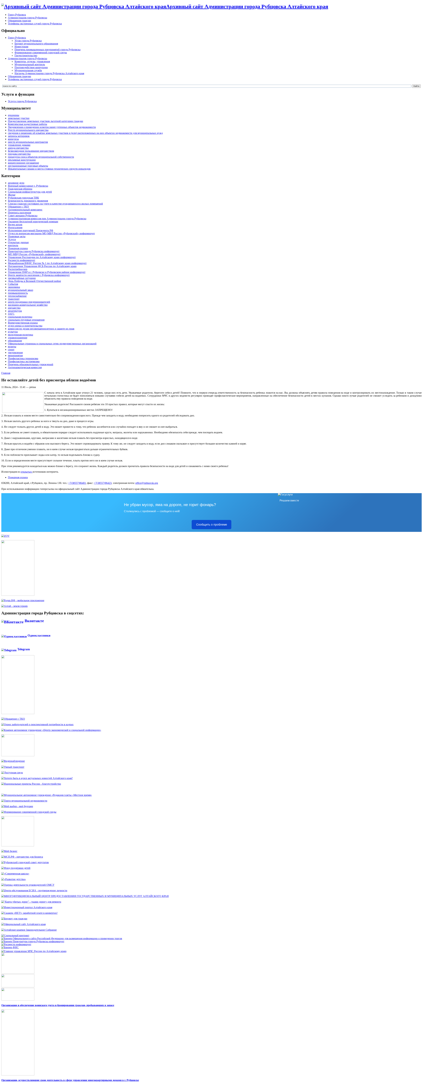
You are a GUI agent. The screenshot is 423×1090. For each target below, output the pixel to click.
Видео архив (15, 224)
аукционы (13, 115)
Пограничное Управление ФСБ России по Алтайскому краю (42, 266)
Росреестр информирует (21, 260)
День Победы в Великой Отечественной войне (34, 281)
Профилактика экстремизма (23, 361)
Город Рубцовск (17, 14)
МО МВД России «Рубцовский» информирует (34, 254)
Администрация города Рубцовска (27, 17)
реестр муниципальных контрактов (28, 142)
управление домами (19, 145)
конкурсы (13, 139)
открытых (27, 471)
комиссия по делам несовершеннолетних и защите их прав (41, 328)
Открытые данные (18, 242)
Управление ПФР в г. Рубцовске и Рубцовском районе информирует (46, 272)
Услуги (12, 239)
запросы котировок (19, 136)
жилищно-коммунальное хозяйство (28, 304)
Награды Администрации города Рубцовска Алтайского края (49, 73)
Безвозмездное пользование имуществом (31, 151)
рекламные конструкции (22, 159)
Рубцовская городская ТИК (23, 197)
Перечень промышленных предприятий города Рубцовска (47, 49)
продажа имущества (19, 153)
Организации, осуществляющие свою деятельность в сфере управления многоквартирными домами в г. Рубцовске (70, 1080)
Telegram (23, 649)
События (13, 284)
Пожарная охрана (18, 248)
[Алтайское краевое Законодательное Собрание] (29, 929)
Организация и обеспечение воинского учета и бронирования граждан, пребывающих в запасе (57, 1005)
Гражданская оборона (20, 188)
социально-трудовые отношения (26, 319)
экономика (14, 287)
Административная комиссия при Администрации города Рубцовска (47, 218)
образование (15, 340)
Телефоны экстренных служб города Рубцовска (35, 23)
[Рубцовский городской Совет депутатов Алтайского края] (25, 862)
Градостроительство (26, 55)
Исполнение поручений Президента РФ (30, 230)
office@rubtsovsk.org (146, 483)
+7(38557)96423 (103, 483)
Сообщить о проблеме (211, 524)
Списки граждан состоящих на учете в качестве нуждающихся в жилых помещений (55, 203)
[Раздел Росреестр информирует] (16, 944)
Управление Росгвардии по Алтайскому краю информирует (42, 257)
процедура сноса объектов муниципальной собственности (41, 156)
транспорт (13, 299)
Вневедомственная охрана (23, 322)
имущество (14, 307)
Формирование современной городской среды (41, 52)
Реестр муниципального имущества (28, 130)
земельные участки (18, 118)
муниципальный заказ (20, 290)
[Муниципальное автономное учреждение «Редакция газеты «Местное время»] (46, 795)
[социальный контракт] (15, 935)
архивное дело (16, 182)
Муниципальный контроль (30, 64)
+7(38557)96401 (77, 483)
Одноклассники (38, 635)
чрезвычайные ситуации (22, 278)
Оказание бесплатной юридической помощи (33, 221)
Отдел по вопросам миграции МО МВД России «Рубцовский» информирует (51, 233)
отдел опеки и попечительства (25, 325)
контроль (13, 245)
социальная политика (20, 316)
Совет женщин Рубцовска (22, 215)
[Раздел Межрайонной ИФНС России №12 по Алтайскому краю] (10, 947)
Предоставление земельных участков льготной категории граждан (45, 121)
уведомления (15, 352)
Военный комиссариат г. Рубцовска (28, 185)
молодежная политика (20, 334)
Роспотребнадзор (17, 269)
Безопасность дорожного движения (28, 200)
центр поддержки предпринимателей (29, 301)
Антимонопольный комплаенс (25, 209)
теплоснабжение (17, 296)
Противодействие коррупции (31, 67)
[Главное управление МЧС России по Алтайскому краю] (33, 950)
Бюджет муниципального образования (36, 43)
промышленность (18, 293)
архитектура (15, 310)
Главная (5, 373)
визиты (12, 346)
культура (13, 331)
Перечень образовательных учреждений (30, 364)
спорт (11, 349)
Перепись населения (19, 212)
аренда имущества (18, 148)
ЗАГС (11, 313)
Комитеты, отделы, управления (32, 61)
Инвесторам (21, 46)
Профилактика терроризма (23, 358)
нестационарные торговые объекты (28, 165)
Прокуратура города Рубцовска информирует (33, 251)
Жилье (11, 194)
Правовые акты (16, 236)
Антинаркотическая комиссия (25, 367)
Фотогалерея (15, 227)
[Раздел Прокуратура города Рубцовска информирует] (32, 941)
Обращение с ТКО (18, 206)
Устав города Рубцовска (28, 40)
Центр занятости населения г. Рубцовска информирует (39, 275)
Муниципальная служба (28, 70)
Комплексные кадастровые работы (27, 124)
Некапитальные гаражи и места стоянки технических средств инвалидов (49, 168)
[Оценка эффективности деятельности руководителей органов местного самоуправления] (27, 884)
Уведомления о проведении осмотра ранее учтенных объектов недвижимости (52, 127)
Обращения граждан (19, 20)
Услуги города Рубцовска (22, 101)
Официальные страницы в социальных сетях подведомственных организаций (52, 343)
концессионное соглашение (23, 162)
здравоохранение (17, 337)
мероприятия (15, 355)
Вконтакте (34, 621)
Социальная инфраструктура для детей (30, 191)
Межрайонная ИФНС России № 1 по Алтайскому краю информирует (47, 263)
